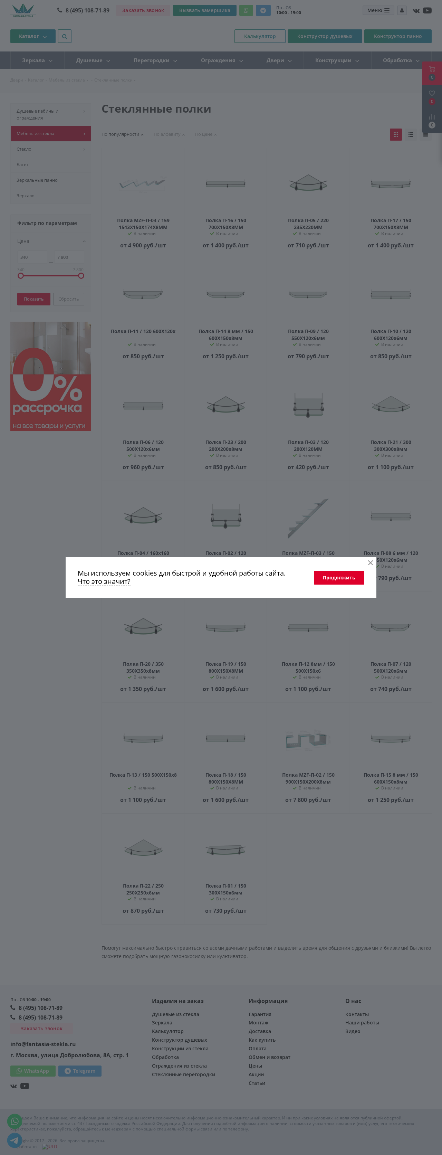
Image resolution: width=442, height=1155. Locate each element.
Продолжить (339, 577)
